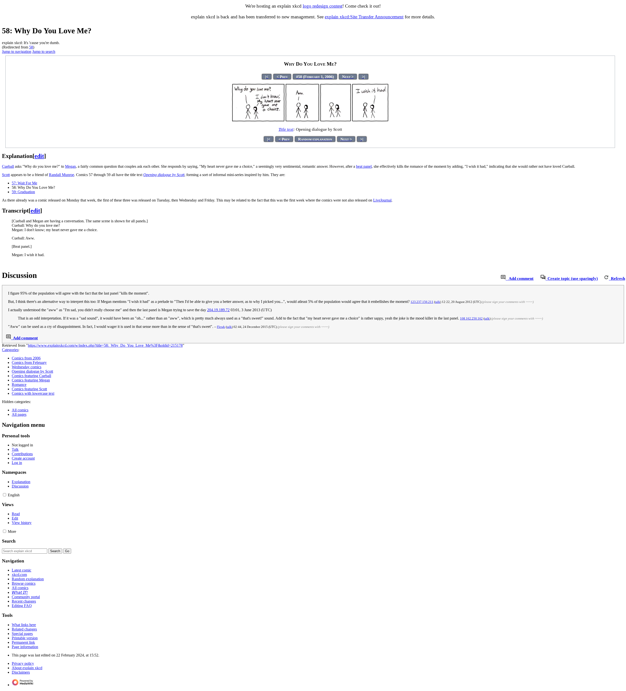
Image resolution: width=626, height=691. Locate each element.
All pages (19, 414)
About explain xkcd (27, 668)
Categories (10, 350)
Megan (70, 166)
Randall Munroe (61, 175)
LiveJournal (382, 200)
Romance (19, 384)
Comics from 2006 (26, 358)
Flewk (221, 327)
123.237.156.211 (422, 302)
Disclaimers (21, 672)
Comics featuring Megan (31, 380)
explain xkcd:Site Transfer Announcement (364, 16)
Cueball (8, 166)
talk (437, 302)
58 (31, 47)
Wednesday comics (26, 367)
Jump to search (43, 51)
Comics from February (29, 362)
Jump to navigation (16, 51)
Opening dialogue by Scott (163, 175)
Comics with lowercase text (33, 393)
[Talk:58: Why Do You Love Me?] (503, 278)
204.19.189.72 (218, 310)
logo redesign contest (322, 6)
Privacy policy (23, 663)
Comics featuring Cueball (31, 376)
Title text (286, 129)
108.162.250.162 (471, 318)
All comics (20, 410)
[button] (4, 494)
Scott (6, 175)
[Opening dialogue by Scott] (310, 120)
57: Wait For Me (24, 183)
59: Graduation (23, 192)
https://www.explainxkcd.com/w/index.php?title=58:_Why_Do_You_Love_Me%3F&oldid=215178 (105, 345)
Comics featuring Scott (29, 389)
